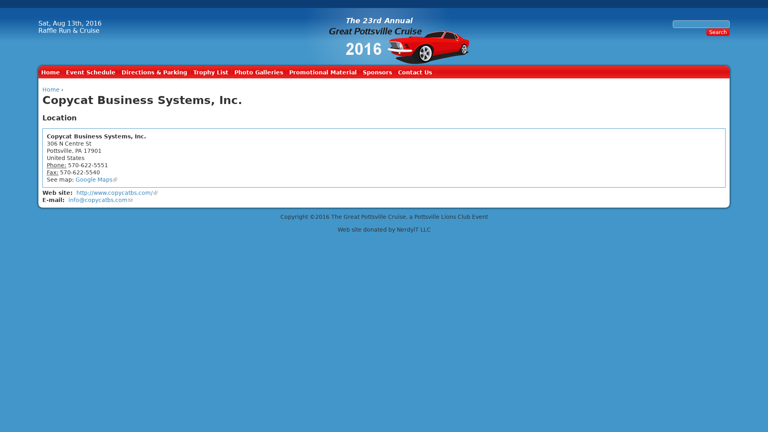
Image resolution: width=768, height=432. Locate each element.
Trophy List (210, 72)
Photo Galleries (258, 72)
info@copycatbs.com (98, 200)
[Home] (384, 37)
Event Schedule (91, 72)
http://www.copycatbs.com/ (114, 193)
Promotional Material (323, 72)
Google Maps (94, 179)
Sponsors (377, 72)
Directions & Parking (154, 72)
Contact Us (415, 72)
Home (50, 72)
